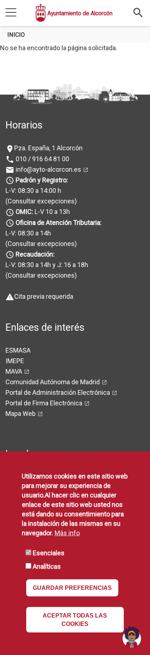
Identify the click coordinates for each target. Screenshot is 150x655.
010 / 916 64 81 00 (41, 159)
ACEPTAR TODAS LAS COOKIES (75, 619)
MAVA (13, 371)
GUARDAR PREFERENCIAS (72, 588)
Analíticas (47, 566)
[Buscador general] (138, 12)
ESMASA (18, 350)
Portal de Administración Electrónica (57, 392)
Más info (67, 533)
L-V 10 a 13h (43, 211)
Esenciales (48, 553)
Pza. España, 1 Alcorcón (48, 148)
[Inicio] (41, 13)
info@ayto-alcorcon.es (47, 169)
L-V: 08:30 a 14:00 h (33, 190)
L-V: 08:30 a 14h (28, 233)
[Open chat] (132, 637)
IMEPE (14, 361)
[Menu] (10, 12)
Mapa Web (20, 413)
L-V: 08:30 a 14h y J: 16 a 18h (46, 265)
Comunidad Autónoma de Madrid (52, 382)
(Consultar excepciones (40, 201)
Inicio (16, 34)
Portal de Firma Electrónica (43, 403)
